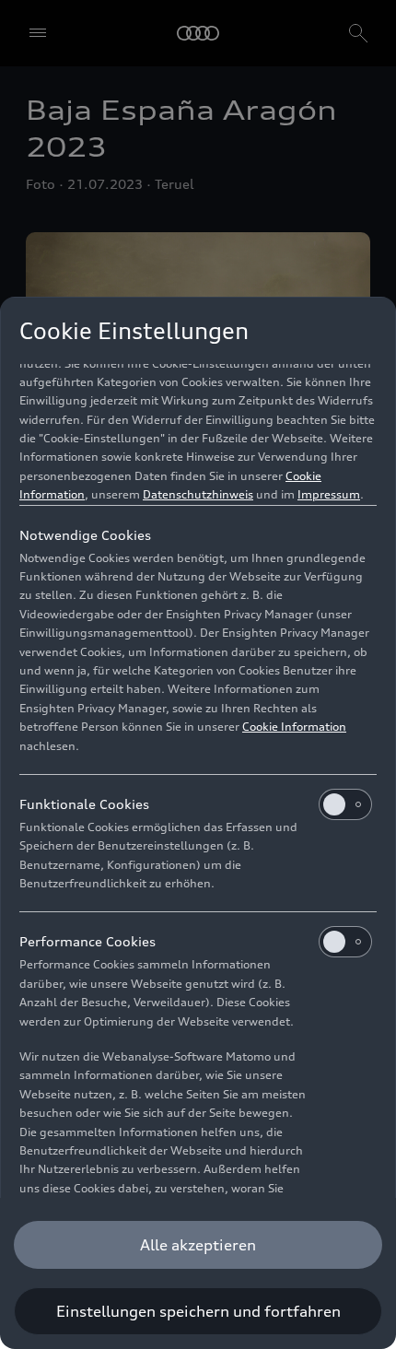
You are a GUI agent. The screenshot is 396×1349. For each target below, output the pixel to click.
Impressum (328, 494)
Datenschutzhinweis (198, 494)
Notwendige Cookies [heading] (85, 535)
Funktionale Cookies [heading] (84, 804)
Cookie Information (294, 726)
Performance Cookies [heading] (87, 941)
